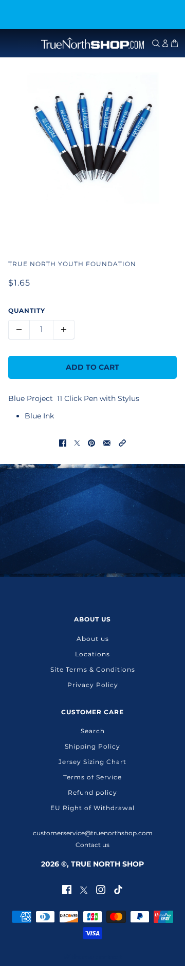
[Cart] (174, 43)
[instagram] (100, 888)
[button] (122, 442)
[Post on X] (77, 442)
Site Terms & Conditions (92, 669)
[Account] (165, 43)
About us (93, 638)
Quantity (26, 310)
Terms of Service (92, 777)
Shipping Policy (92, 746)
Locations (92, 654)
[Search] (156, 43)
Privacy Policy (92, 685)
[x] (84, 888)
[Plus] (64, 329)
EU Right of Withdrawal (92, 808)
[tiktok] (118, 888)
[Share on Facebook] (62, 442)
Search (93, 731)
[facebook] (67, 888)
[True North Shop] (92, 43)
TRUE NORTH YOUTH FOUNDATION (72, 264)
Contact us (92, 845)
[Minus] (19, 329)
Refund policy (92, 792)
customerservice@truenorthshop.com (93, 833)
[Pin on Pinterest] (91, 442)
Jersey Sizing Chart (92, 762)
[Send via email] (107, 442)
